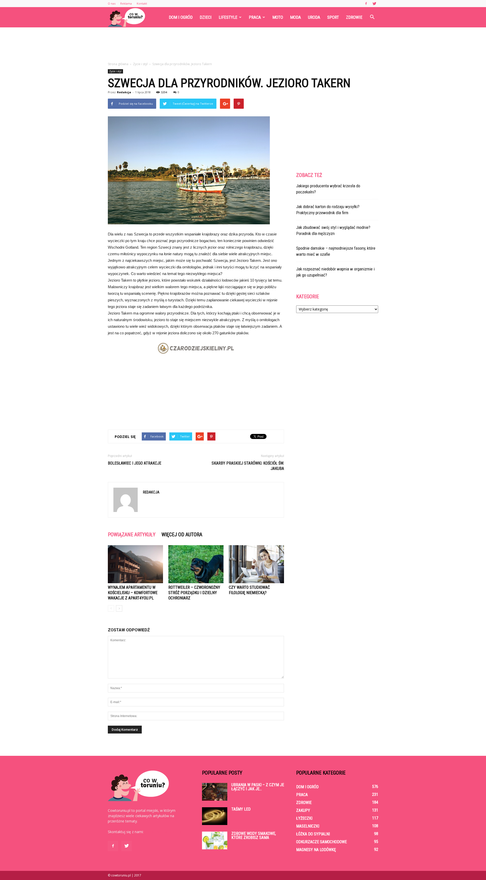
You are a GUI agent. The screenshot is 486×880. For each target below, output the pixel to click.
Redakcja (124, 92)
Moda (295, 17)
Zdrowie (354, 17)
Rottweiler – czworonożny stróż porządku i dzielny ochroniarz (194, 592)
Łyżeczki (304, 818)
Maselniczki (307, 826)
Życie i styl (115, 71)
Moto (277, 17)
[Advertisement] (243, 44)
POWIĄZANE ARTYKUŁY (131, 534)
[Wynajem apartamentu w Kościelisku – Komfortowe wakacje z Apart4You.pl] (135, 564)
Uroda (314, 17)
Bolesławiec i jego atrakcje (134, 463)
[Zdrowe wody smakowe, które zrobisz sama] (214, 840)
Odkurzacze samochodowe (321, 841)
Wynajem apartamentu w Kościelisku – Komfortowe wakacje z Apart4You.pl (132, 592)
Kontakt (142, 3)
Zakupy (303, 810)
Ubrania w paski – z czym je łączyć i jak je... (257, 786)
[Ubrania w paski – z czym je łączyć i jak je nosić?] (214, 792)
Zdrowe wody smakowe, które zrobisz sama (253, 835)
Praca (255, 17)
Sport (333, 17)
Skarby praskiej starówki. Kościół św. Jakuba (248, 466)
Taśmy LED (241, 809)
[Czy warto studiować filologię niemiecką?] (256, 564)
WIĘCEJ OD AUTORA (181, 534)
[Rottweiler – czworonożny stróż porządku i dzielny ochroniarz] (196, 564)
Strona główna (118, 64)
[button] (372, 17)
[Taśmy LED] (214, 816)
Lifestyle (228, 17)
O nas (111, 3)
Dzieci (206, 17)
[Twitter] (374, 3)
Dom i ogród (181, 17)
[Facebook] (366, 3)
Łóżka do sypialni (313, 834)
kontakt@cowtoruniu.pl (163, 831)
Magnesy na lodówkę (316, 849)
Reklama (126, 3)
